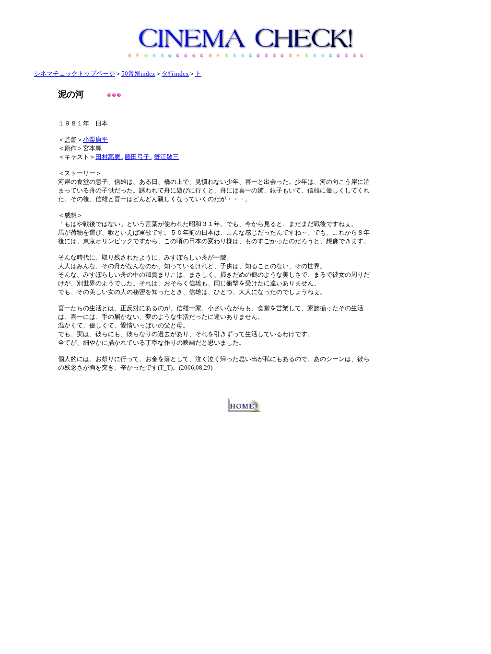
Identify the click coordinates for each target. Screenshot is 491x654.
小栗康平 (95, 139)
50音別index (138, 73)
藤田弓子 (138, 156)
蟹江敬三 (166, 156)
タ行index (175, 73)
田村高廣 (108, 156)
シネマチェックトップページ (74, 73)
